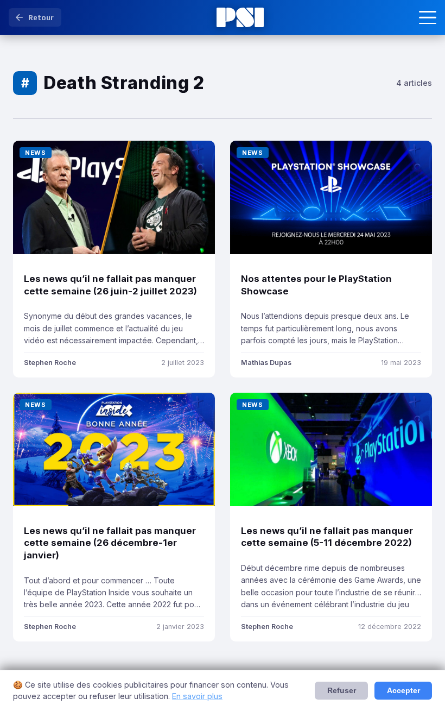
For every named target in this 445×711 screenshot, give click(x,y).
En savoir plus (197, 696)
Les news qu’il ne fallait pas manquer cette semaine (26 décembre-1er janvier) (110, 543)
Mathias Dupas (266, 362)
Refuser (341, 691)
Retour (41, 17)
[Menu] (427, 17)
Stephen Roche (50, 362)
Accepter (403, 691)
